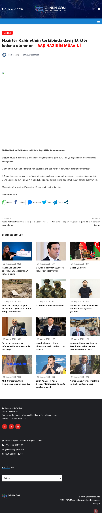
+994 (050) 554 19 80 (14, 445)
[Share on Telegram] (58, 202)
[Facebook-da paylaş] (18, 202)
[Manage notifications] (96, 511)
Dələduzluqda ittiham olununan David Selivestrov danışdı (50, 346)
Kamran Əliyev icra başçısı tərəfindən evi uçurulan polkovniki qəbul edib (83, 346)
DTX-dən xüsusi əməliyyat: (50, 305)
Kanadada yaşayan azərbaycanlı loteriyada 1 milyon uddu (15, 270)
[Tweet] (47, 202)
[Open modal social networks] (66, 202)
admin (16, 55)
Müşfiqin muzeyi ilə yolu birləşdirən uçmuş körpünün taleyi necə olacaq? (16, 308)
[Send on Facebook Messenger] (34, 202)
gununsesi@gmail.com (14, 449)
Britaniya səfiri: (78, 267)
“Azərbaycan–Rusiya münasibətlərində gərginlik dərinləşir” (16, 346)
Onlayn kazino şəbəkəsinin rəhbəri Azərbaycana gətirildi (84, 308)
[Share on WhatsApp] (7, 202)
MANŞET (7, 33)
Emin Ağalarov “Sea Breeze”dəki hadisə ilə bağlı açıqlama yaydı (50, 384)
